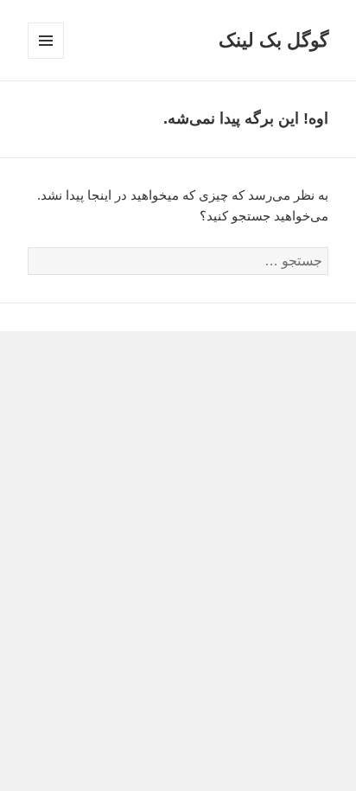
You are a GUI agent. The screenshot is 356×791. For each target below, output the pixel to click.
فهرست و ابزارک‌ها (45, 58)
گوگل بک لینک (273, 40)
